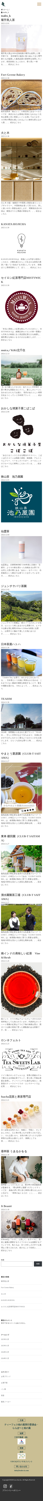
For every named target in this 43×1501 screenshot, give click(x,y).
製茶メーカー (6, 1402)
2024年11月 (5, 1358)
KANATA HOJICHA (8, 1300)
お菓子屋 (4, 1383)
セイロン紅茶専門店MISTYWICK (13, 1307)
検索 (2, 1260)
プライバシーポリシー (11, 1490)
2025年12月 (5, 1339)
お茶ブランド (6, 1376)
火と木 (3, 1294)
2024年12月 (5, 1352)
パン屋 (3, 1389)
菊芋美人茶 (5, 1281)
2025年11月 (5, 1346)
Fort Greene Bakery (7, 1287)
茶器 (2, 1395)
